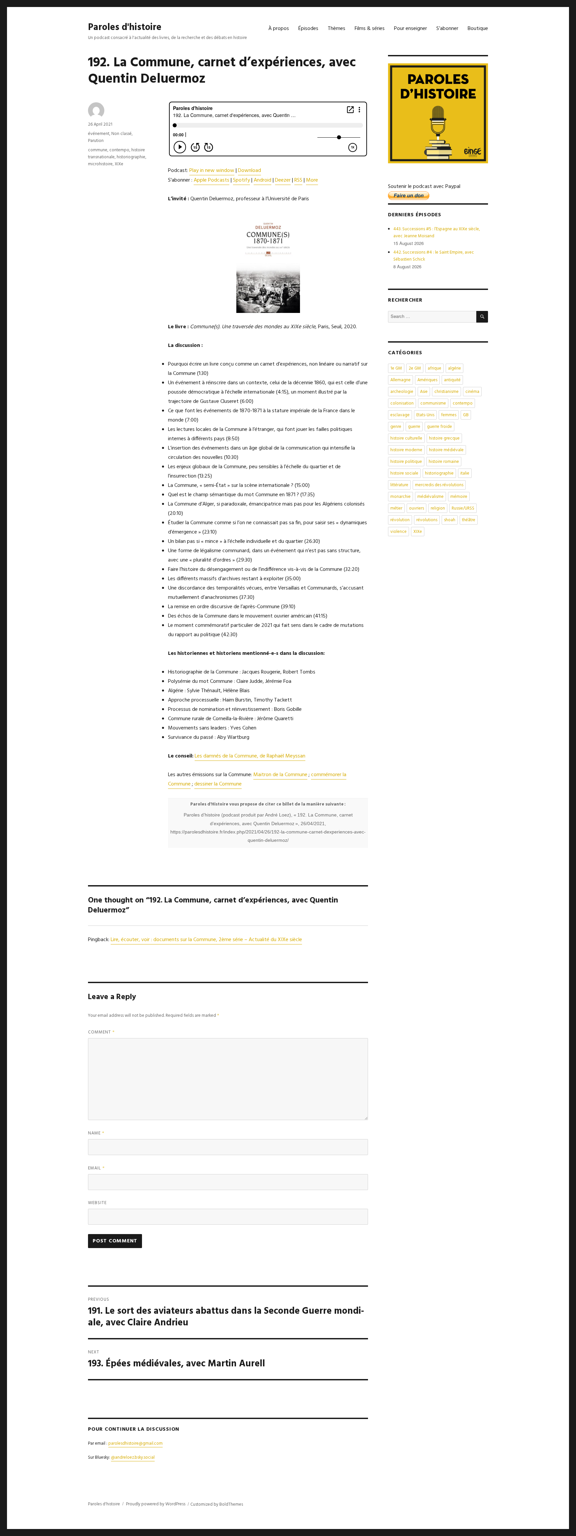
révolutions (426, 520)
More (312, 180)
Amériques (427, 380)
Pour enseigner (410, 28)
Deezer (283, 180)
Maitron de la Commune (280, 774)
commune (97, 150)
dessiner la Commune (218, 784)
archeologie (401, 391)
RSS (298, 180)
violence (398, 531)
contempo (119, 150)
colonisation (402, 403)
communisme (433, 403)
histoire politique (406, 461)
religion (438, 508)
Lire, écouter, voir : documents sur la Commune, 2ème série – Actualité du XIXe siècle (206, 939)
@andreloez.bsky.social (133, 1457)
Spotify (241, 180)
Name (96, 1133)
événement (98, 133)
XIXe (119, 164)
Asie (424, 391)
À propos (278, 28)
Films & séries (370, 28)
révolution (400, 520)
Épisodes (308, 28)
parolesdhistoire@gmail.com (135, 1443)
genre (395, 426)
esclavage (400, 415)
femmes (448, 415)
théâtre (468, 520)
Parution (96, 140)
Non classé (121, 133)
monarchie (400, 496)
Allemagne (400, 380)
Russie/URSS (463, 508)
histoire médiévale (446, 450)
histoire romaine (444, 461)
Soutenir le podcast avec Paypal (424, 186)
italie (464, 473)
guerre (414, 426)
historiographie (131, 157)
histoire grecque (444, 438)
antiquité (452, 380)
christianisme (446, 391)
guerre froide (439, 426)
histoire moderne (406, 450)
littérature (399, 485)
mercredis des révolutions (439, 485)
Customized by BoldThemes (216, 1504)
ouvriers (416, 508)
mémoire (458, 496)
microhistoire (100, 164)
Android (262, 180)
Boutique (478, 28)
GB (466, 415)
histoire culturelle (406, 438)
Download (249, 170)
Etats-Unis (425, 415)
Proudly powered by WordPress (155, 1504)
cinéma (472, 391)
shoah (449, 520)
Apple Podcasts (211, 180)
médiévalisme (430, 496)
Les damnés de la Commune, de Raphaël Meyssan (250, 756)
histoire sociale (404, 473)
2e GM (415, 368)
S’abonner (447, 28)
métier (396, 508)
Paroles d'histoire (124, 27)
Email (96, 1168)
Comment (101, 1032)
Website (97, 1202)
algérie (454, 368)
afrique (434, 368)
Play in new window (211, 170)
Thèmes (336, 28)
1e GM (396, 368)
